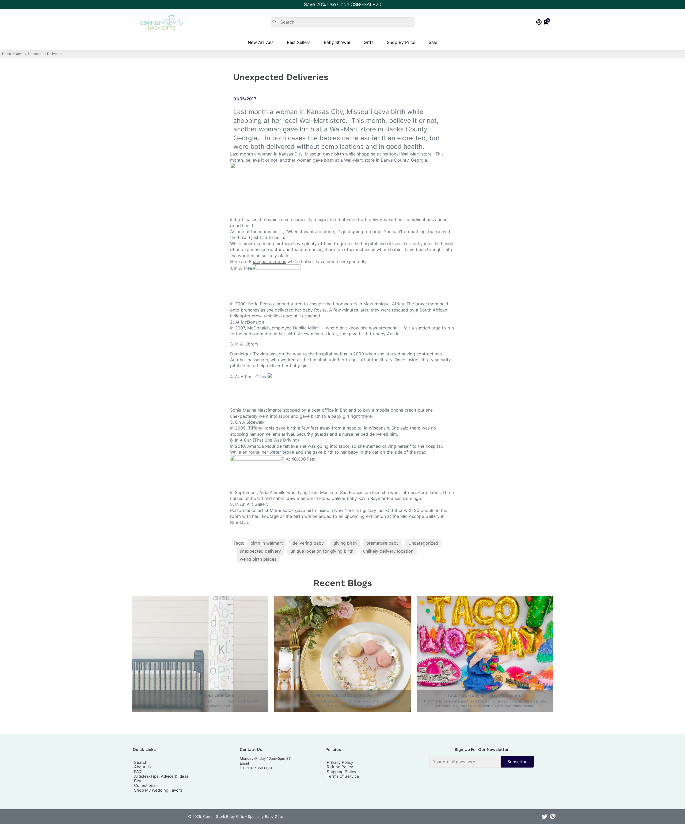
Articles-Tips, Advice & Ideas (161, 776)
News (19, 54)
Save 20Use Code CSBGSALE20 (342, 4)
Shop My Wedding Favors (158, 790)
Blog (138, 780)
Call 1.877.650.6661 (256, 768)
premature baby (382, 543)
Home (6, 54)
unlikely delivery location (388, 551)
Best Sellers (298, 42)
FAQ (138, 771)
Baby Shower (337, 42)
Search (140, 762)
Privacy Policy (340, 762)
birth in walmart (266, 543)
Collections (144, 785)
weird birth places (258, 559)
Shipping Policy (341, 771)
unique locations (269, 261)
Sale (433, 42)
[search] (342, 22)
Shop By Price (401, 42)
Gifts (369, 42)
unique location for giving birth (322, 551)
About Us (142, 766)
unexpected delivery (260, 551)
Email (244, 763)
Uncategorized (423, 543)
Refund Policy (340, 766)
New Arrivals (260, 42)
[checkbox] (481, 762)
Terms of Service (343, 776)
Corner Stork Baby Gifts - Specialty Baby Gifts (243, 816)
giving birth (345, 543)
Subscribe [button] (517, 761)
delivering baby (308, 543)
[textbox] (465, 762)
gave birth (334, 154)
